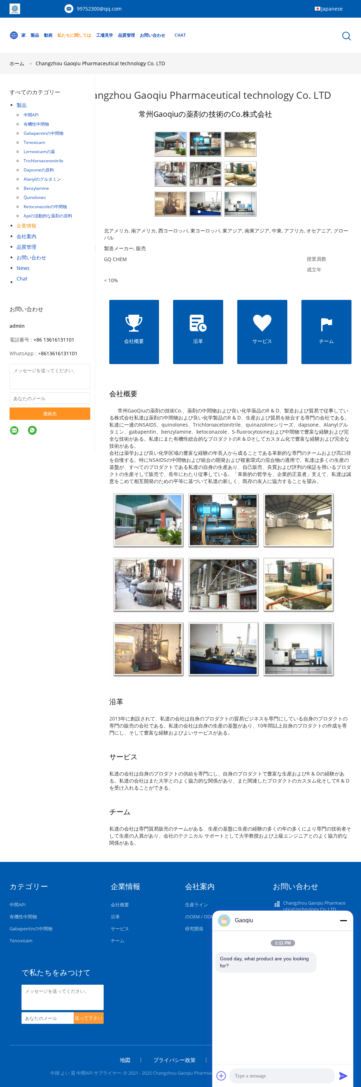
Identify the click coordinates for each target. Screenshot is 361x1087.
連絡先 (50, 413)
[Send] (343, 1075)
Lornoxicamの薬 (39, 152)
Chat (180, 35)
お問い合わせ (152, 35)
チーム (117, 940)
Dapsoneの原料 (39, 170)
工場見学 (104, 35)
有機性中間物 (36, 124)
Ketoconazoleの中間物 (45, 207)
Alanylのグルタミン (42, 179)
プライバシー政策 (174, 1059)
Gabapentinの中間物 (43, 133)
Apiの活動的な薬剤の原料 (48, 216)
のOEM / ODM (200, 916)
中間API (31, 115)
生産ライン (196, 904)
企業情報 (26, 225)
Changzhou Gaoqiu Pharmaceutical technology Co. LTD (100, 63)
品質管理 (126, 35)
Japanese (332, 8)
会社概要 (120, 904)
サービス (120, 928)
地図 (125, 1059)
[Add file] (221, 1075)
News (23, 268)
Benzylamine (36, 188)
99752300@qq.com (99, 8)
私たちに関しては (74, 35)
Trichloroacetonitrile (43, 161)
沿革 (115, 916)
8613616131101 (59, 353)
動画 (48, 35)
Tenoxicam (34, 142)
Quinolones (35, 197)
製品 (35, 35)
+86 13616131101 (53, 339)
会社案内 (26, 236)
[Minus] (343, 920)
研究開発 (194, 928)
